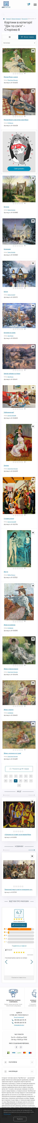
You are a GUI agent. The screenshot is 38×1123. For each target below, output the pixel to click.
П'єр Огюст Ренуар (13, 80)
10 (25, 781)
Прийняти (20, 1119)
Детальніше (7, 1114)
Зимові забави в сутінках (12, 373)
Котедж (6, 207)
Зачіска (6, 465)
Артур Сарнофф (12, 415)
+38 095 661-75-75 (20, 1023)
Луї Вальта (10, 123)
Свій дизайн (19, 169)
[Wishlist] (33, 51)
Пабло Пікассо (11, 575)
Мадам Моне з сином (11, 77)
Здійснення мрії (9, 412)
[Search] (4, 15)
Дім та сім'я (24, 18)
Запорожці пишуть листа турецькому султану (20, 889)
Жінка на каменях (9, 625)
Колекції (8, 18)
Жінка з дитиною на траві (12, 753)
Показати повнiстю (18, 977)
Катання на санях (9, 332)
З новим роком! (9, 518)
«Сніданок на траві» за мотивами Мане (18, 834)
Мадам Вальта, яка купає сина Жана (16, 120)
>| (19, 785)
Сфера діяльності (16, 18)
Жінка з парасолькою (11, 669)
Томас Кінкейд (11, 210)
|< (5, 776)
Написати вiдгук (19, 925)
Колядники (7, 249)
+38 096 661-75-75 (20, 1020)
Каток (6, 291)
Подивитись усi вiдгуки (19, 946)
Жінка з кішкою (8, 709)
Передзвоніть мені (19, 1025)
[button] (6, 795)
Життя (6, 572)
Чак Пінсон (10, 335)
